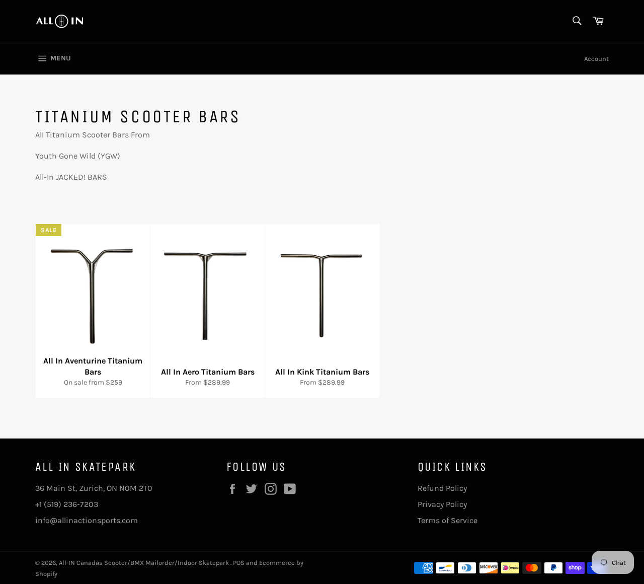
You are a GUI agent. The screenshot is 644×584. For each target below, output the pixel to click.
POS (239, 562)
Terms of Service (447, 520)
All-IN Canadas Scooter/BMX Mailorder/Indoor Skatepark (144, 562)
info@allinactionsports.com (86, 520)
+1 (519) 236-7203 (66, 504)
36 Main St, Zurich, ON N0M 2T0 (93, 488)
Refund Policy (442, 488)
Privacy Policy (442, 504)
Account (596, 58)
